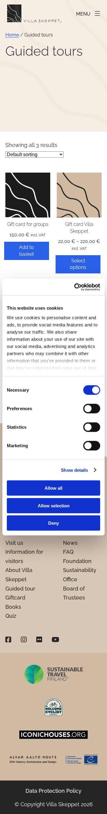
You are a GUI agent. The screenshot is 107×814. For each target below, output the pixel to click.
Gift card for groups (27, 224)
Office (70, 579)
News (70, 543)
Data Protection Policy (53, 791)
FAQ (68, 552)
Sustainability (79, 570)
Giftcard (15, 597)
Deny (53, 523)
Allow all (53, 488)
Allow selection (54, 505)
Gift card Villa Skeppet (79, 227)
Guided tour (20, 588)
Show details (74, 469)
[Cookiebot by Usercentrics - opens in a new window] (75, 287)
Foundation (77, 561)
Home (12, 35)
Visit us (14, 543)
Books (13, 607)
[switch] (91, 408)
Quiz (10, 616)
